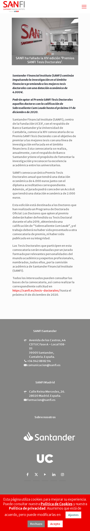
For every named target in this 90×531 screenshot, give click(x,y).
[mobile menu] (84, 6)
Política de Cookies (57, 504)
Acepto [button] (55, 524)
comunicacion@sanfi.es (44, 365)
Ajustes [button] (73, 515)
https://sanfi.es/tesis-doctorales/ (36, 290)
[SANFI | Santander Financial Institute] (14, 6)
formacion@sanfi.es (41, 400)
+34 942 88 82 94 (39, 361)
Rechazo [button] (36, 524)
